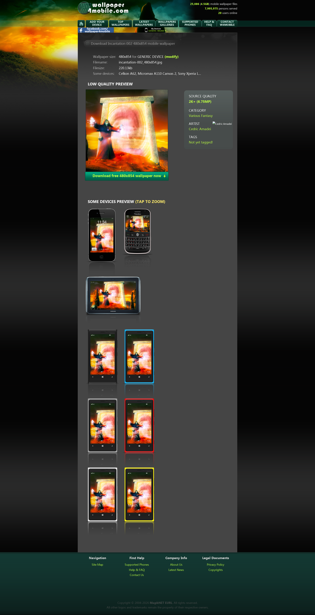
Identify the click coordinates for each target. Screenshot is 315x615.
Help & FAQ (137, 570)
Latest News (176, 570)
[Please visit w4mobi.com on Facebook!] (96, 31)
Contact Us (137, 575)
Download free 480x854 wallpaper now (127, 176)
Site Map (97, 565)
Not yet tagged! (201, 142)
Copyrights (216, 570)
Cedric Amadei (200, 129)
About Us (176, 565)
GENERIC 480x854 (156, 30)
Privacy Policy (215, 565)
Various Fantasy (201, 116)
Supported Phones (137, 565)
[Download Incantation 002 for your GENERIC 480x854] (126, 130)
